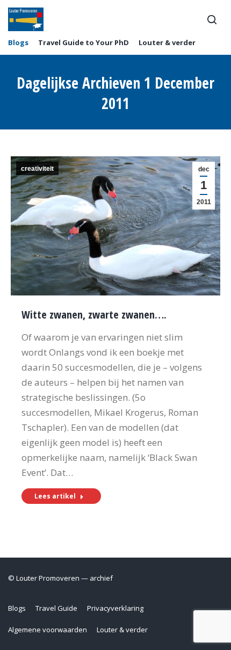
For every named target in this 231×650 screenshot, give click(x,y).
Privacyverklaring (115, 608)
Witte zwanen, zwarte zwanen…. (94, 314)
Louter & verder (167, 42)
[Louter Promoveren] (26, 19)
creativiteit (37, 168)
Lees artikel (55, 496)
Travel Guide (56, 608)
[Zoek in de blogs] (211, 19)
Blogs (18, 42)
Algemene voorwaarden (47, 629)
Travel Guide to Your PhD (83, 42)
